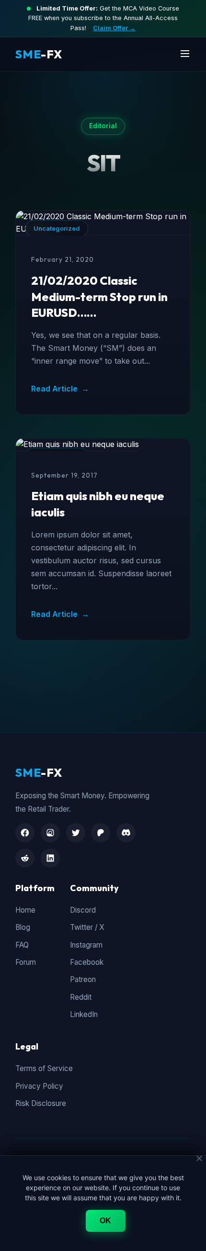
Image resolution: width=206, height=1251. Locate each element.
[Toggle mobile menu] (185, 54)
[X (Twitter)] (75, 832)
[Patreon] (100, 832)
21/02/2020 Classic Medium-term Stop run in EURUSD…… (99, 296)
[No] (199, 1158)
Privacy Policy (39, 1086)
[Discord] (126, 832)
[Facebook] (24, 832)
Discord (83, 910)
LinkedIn (84, 1014)
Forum (25, 962)
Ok (106, 1221)
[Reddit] (24, 858)
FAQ (22, 944)
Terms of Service (44, 1068)
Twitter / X (87, 927)
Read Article (60, 388)
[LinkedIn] (50, 858)
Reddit (81, 997)
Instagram (86, 944)
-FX (38, 54)
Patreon (83, 979)
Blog (22, 927)
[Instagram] (50, 832)
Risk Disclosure (40, 1103)
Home (25, 910)
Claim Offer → (114, 28)
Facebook (86, 962)
